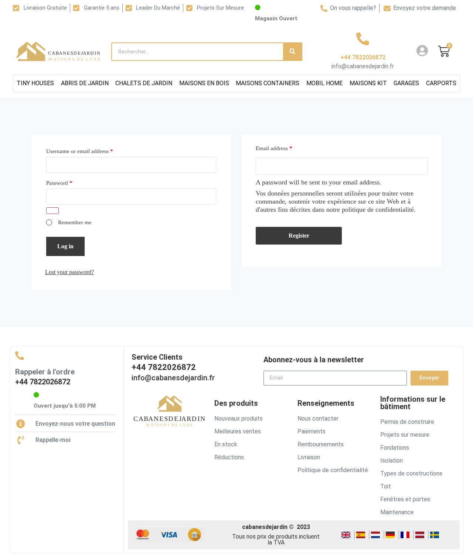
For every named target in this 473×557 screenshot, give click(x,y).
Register (299, 235)
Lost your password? (69, 272)
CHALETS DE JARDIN (143, 83)
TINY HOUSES (35, 83)
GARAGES (406, 83)
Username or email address (79, 151)
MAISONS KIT (368, 83)
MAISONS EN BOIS (204, 83)
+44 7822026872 (362, 57)
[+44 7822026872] (362, 38)
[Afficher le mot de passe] (52, 210)
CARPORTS (441, 83)
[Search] (292, 51)
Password (59, 183)
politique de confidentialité (378, 209)
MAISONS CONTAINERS (267, 83)
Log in (65, 246)
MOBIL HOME (324, 83)
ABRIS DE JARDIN (85, 83)
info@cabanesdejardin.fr (173, 377)
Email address (274, 148)
